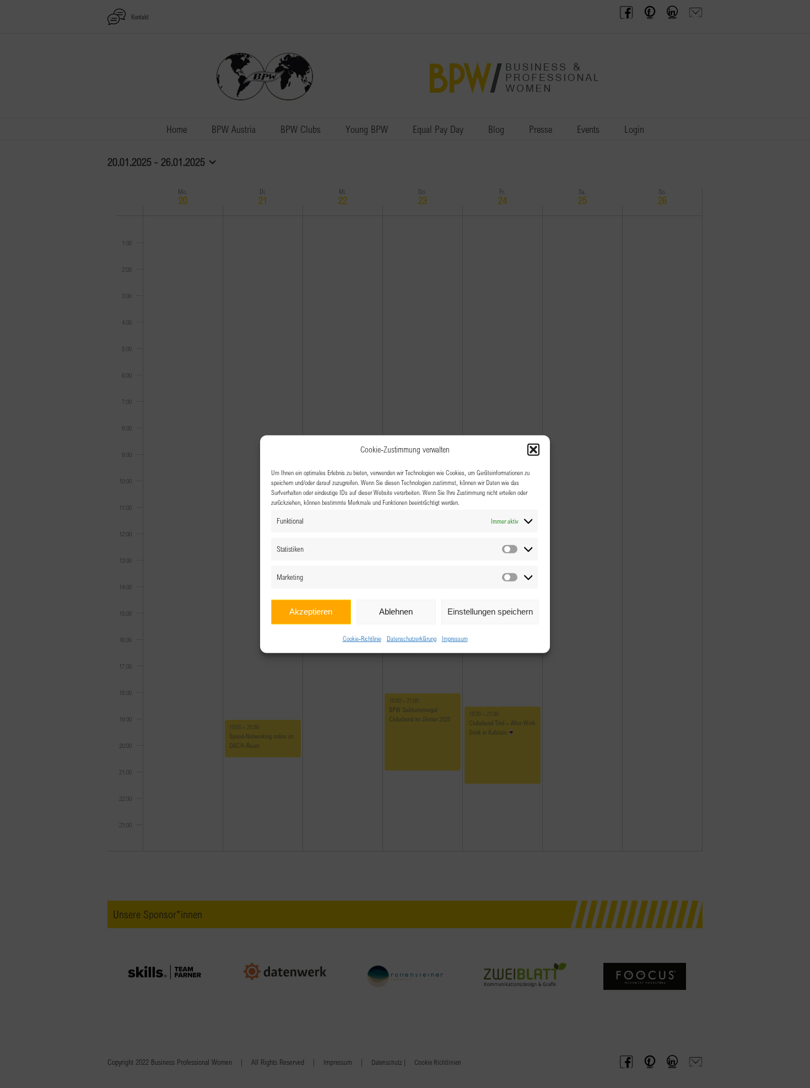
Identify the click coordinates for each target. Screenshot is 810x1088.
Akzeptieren (310, 611)
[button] (533, 449)
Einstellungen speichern (490, 611)
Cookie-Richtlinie (362, 637)
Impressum (455, 637)
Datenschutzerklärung (411, 637)
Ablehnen (396, 611)
